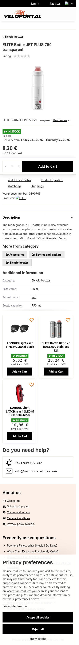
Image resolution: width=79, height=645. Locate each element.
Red (34, 297)
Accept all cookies (38, 617)
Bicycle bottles (41, 280)
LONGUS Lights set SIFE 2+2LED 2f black (20, 345)
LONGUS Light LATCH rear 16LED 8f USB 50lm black (20, 411)
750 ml (36, 305)
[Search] (51, 14)
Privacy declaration (15, 606)
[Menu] (71, 14)
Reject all (38, 629)
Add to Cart (47, 166)
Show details (38, 639)
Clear (35, 289)
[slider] (21, 56)
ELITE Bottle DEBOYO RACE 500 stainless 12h (56, 346)
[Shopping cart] (61, 14)
